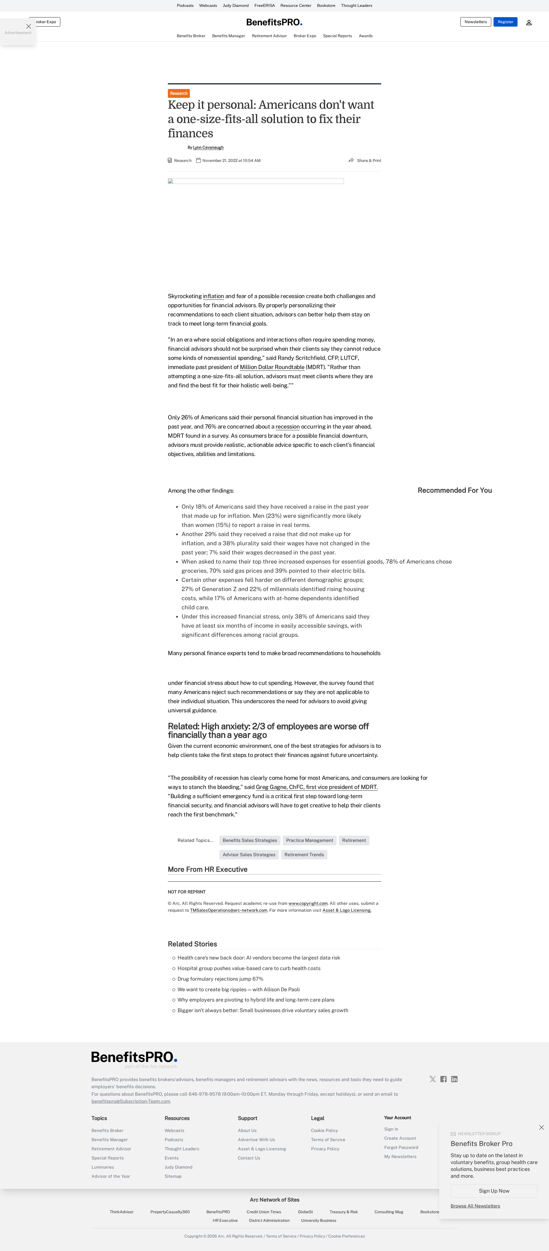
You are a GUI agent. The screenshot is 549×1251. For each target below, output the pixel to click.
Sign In (391, 1129)
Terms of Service (328, 1139)
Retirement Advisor (111, 1148)
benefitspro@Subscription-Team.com (131, 1101)
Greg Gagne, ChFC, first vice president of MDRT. (317, 787)
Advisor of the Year (111, 1176)
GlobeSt (305, 1212)
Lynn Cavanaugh (208, 147)
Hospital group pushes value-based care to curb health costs (249, 968)
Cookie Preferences (346, 1236)
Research (179, 93)
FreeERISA (264, 5)
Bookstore (326, 5)
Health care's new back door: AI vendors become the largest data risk (259, 958)
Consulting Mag (389, 1212)
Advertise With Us (256, 1139)
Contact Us (249, 1157)
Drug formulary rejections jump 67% (220, 979)
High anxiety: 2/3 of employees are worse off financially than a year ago (268, 730)
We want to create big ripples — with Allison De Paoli (239, 989)
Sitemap (173, 1176)
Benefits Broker (108, 1130)
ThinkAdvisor (122, 1212)
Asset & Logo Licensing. (347, 910)
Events (172, 1157)
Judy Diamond (236, 5)
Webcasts (208, 5)
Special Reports (108, 1157)
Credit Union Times (264, 1212)
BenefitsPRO (218, 1212)
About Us (247, 1130)
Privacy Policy (325, 1148)
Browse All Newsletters (475, 1206)
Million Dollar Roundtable (272, 367)
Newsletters (476, 21)
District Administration (269, 1220)
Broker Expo (44, 21)
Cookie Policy (324, 1130)
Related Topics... (196, 840)
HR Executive (225, 1220)
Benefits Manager (110, 1139)
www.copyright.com (308, 903)
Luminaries (103, 1167)
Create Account (400, 1138)
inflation (213, 296)
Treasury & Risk (344, 1212)
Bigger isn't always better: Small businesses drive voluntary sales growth (263, 1010)
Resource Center (296, 5)
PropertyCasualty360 (170, 1212)
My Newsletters (400, 1156)
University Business (318, 1220)
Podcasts (185, 5)
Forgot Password (401, 1147)
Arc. (221, 1236)
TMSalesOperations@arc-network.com (228, 910)
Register (505, 21)
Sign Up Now (494, 1191)
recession (288, 426)
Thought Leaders (356, 5)
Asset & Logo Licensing (262, 1148)
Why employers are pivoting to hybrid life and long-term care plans (256, 1000)
